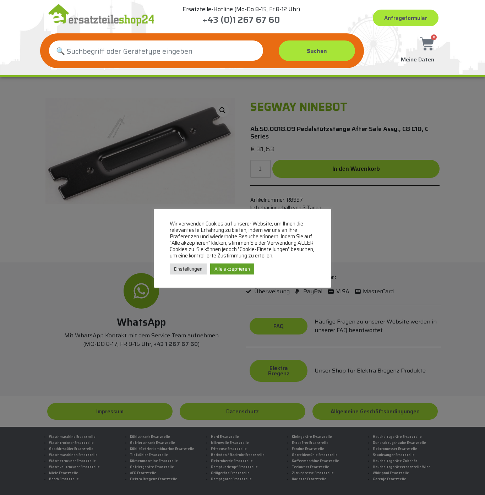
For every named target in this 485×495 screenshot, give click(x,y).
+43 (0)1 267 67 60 (241, 20)
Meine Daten (417, 59)
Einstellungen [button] (188, 269)
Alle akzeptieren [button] (232, 269)
